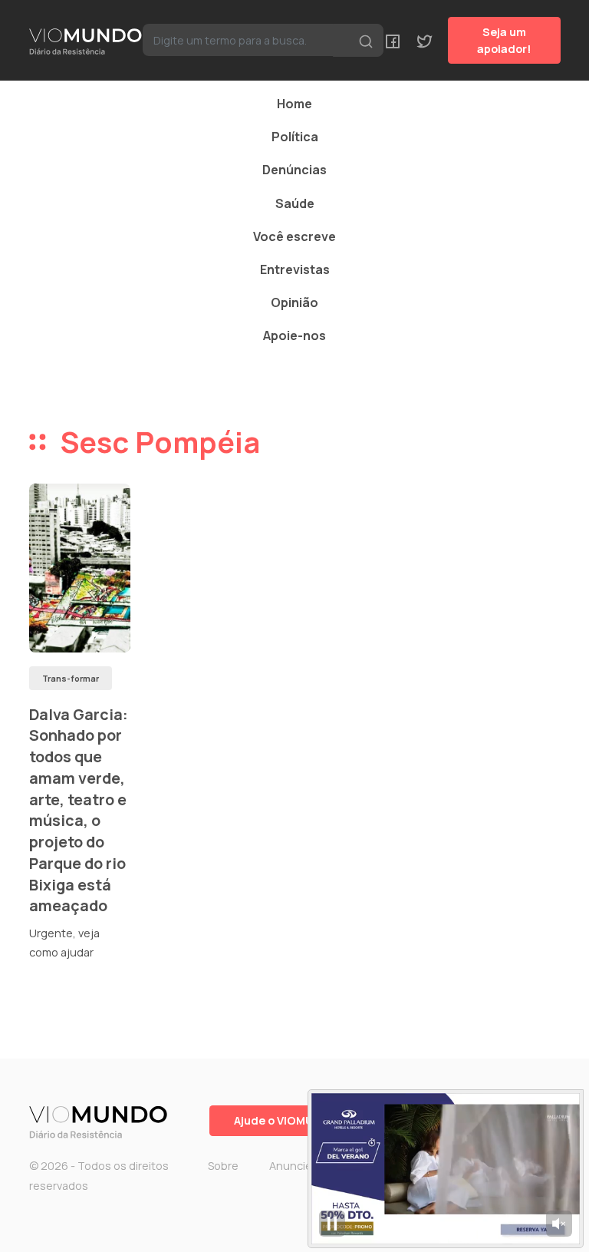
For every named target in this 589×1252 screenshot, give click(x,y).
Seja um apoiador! (504, 40)
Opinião (294, 302)
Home (294, 103)
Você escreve (294, 236)
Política (294, 136)
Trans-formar (70, 678)
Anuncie (290, 1165)
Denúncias (294, 169)
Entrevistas (295, 269)
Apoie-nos (294, 335)
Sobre (223, 1165)
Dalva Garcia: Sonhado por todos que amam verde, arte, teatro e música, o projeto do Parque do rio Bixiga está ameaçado (78, 810)
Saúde (294, 203)
